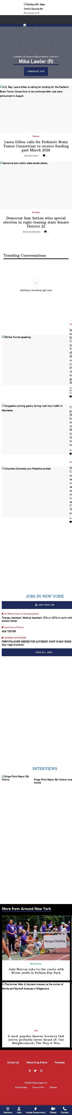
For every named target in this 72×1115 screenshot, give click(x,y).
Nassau (36, 136)
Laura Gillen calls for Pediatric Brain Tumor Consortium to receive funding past (36, 146)
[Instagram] (41, 1071)
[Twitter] (35, 1071)
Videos (53, 1112)
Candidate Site (36, 71)
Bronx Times (36, 964)
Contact (65, 1112)
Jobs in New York (45, 596)
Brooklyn (36, 212)
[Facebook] (30, 1071)
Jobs (19, 1112)
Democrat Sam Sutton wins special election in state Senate (36, 222)
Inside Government (35, 1112)
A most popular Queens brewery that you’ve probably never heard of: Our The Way (36, 1039)
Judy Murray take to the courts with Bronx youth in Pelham (36, 970)
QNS (36, 1030)
